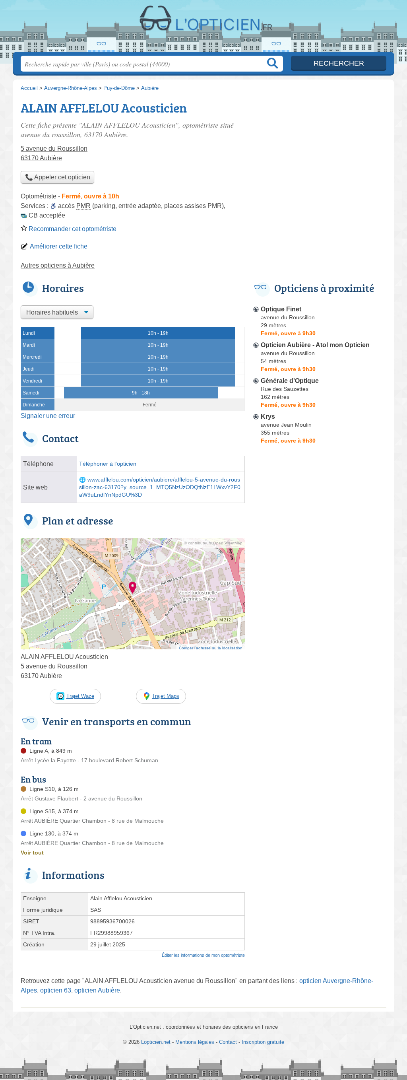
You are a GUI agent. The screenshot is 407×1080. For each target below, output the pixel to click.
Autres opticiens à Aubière (58, 265)
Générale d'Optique (290, 380)
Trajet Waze (80, 696)
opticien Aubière (97, 990)
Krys (268, 416)
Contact (228, 1042)
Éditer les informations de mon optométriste (203, 955)
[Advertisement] (319, 632)
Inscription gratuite (263, 1042)
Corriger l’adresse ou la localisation (210, 648)
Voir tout (32, 852)
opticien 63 (55, 990)
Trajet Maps (165, 696)
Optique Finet (281, 309)
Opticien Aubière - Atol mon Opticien (315, 345)
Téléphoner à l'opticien (107, 464)
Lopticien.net (203, 28)
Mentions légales (194, 1042)
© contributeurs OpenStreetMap (213, 543)
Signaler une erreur (48, 415)
